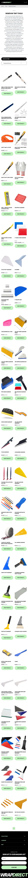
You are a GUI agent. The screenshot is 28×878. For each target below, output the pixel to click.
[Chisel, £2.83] (21, 652)
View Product (7, 93)
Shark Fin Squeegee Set (7, 782)
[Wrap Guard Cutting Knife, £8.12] (7, 229)
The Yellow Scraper (20, 812)
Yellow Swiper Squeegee (18, 422)
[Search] (24, 2)
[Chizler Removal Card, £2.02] (7, 322)
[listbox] (12, 63)
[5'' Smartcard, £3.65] (21, 291)
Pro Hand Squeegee (6, 391)
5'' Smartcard (18, 299)
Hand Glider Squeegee (6, 422)
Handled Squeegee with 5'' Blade (7, 602)
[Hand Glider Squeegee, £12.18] (7, 413)
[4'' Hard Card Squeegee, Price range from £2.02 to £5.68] (21, 229)
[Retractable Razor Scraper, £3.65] (7, 652)
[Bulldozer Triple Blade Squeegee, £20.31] (21, 743)
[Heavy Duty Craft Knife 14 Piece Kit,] (21, 138)
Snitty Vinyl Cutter (6, 147)
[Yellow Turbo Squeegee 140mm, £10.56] (7, 353)
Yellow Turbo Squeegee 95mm (20, 332)
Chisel (16, 661)
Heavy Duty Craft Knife (7, 177)
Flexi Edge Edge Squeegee (5, 300)
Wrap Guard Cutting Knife (6, 238)
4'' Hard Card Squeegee (20, 237)
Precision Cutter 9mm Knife (20, 88)
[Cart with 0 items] (26, 2)
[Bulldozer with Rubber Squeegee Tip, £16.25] (21, 592)
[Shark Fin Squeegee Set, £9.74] (7, 773)
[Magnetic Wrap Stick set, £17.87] (7, 503)
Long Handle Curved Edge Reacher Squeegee (7, 692)
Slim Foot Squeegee (6, 631)
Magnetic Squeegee (19, 207)
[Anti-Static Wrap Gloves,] (21, 168)
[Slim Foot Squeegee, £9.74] (7, 622)
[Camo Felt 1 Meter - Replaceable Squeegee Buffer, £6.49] (7, 533)
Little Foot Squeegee (6, 269)
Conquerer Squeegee (20, 452)
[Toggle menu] (2, 2)
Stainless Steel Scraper (21, 631)
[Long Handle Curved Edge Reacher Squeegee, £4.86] (7, 682)
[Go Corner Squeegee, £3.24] (21, 533)
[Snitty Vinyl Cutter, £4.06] (7, 138)
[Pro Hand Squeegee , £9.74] (7, 383)
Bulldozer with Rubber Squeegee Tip (20, 602)
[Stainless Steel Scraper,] (21, 622)
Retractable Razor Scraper (6, 662)
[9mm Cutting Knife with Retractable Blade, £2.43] (7, 78)
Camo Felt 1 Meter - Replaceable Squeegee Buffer (6, 543)
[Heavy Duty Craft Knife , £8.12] (7, 168)
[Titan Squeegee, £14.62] (7, 443)
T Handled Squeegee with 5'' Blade (19, 573)
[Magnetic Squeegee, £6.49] (21, 198)
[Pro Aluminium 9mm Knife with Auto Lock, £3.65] (7, 108)
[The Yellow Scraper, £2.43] (21, 803)
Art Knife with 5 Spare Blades (20, 118)
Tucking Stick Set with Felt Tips (7, 483)
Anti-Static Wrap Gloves (19, 178)
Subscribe (14, 867)
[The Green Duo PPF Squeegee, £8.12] (7, 713)
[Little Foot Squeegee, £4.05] (7, 260)
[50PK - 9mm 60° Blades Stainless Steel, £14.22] (7, 198)
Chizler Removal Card (6, 331)
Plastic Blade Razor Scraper (20, 513)
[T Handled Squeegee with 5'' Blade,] (21, 563)
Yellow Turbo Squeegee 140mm (7, 362)
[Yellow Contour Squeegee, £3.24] (21, 473)
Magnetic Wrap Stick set (6, 513)
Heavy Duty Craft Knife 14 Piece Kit (20, 148)
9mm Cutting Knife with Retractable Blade (7, 88)
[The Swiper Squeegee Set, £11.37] (21, 353)
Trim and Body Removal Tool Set (7, 813)
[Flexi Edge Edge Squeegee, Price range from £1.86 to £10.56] (7, 291)
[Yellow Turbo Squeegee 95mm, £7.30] (21, 322)
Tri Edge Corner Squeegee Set (5, 752)
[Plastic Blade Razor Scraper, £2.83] (21, 503)
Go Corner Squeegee (20, 542)
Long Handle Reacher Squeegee (20, 692)
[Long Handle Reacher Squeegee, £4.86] (21, 682)
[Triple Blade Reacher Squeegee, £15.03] (21, 773)
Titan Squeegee (5, 452)
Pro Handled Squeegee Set (20, 392)
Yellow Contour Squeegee (19, 483)
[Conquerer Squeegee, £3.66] (21, 443)
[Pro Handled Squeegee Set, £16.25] (21, 383)
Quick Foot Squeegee (6, 572)
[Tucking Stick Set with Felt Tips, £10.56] (7, 473)
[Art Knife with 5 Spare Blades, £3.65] (21, 108)
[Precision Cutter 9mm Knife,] (21, 78)
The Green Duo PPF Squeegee (5, 722)
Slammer (17, 269)
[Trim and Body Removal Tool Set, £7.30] (7, 803)
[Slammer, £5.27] (21, 260)
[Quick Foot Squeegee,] (7, 563)
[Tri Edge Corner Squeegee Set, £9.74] (7, 743)
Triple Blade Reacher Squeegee (20, 782)
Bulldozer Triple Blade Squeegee (20, 752)
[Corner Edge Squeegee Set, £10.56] (21, 713)
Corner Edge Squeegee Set (20, 722)
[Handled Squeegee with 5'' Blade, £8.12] (7, 592)
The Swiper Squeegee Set (20, 361)
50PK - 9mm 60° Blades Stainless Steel (6, 208)
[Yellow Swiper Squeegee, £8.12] (21, 413)
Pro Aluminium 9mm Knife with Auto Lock (6, 118)
